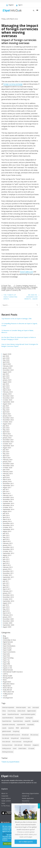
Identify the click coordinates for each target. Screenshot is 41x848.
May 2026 (6, 360)
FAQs (3, 803)
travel (14, 748)
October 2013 (7, 527)
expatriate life (21, 724)
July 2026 (6, 356)
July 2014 (6, 513)
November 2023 (8, 398)
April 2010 (6, 611)
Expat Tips (7, 286)
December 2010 (8, 595)
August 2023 (7, 404)
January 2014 (7, 521)
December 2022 (8, 418)
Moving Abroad (8, 678)
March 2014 (7, 519)
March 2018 (7, 479)
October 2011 (7, 575)
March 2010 (7, 613)
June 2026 (6, 358)
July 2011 (6, 581)
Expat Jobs (6, 654)
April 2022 (6, 432)
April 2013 (6, 539)
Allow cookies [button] (8, 843)
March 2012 (7, 565)
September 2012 (8, 553)
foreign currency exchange (13, 84)
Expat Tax (6, 660)
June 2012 (6, 559)
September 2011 (8, 577)
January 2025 (7, 380)
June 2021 (6, 452)
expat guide (29, 718)
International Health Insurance (13, 672)
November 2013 (8, 525)
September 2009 (8, 625)
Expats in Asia (7, 666)
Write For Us (26, 803)
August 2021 (7, 448)
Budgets (5, 638)
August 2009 (7, 627)
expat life (27, 721)
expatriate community (8, 724)
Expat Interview (6, 721)
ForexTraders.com (26, 272)
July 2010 (6, 605)
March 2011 (7, 589)
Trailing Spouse (8, 694)
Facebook (6, 822)
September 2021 (8, 446)
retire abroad (18, 745)
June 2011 (6, 583)
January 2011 (7, 593)
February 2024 (8, 392)
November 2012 (8, 549)
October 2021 (7, 444)
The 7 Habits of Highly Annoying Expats (10, 297)
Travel (5, 696)
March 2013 (7, 541)
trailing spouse (6, 748)
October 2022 (7, 422)
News (5, 680)
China (4, 711)
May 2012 (6, 561)
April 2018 (6, 477)
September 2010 (8, 601)
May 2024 (6, 388)
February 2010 (8, 615)
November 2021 (8, 442)
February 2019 (8, 473)
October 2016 (7, 501)
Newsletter (25, 801)
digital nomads (31, 711)
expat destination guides (28, 714)
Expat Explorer (19, 718)
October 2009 (7, 623)
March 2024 (7, 390)
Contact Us (25, 796)
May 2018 (6, 475)
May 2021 (6, 454)
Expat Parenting (8, 658)
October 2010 (7, 599)
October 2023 (7, 400)
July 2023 (6, 406)
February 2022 (8, 436)
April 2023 (6, 412)
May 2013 (6, 537)
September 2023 (8, 402)
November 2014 (8, 505)
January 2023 (7, 416)
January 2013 (7, 545)
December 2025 (8, 370)
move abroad (6, 741)
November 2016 (8, 499)
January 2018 (7, 481)
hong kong (16, 731)
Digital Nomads (8, 642)
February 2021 (8, 460)
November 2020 (8, 465)
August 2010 (7, 603)
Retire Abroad (7, 688)
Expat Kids (6, 656)
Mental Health (7, 676)
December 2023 (8, 396)
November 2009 (8, 621)
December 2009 (8, 619)
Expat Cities (7, 644)
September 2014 (8, 509)
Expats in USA (7, 668)
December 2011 (8, 571)
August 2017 (7, 487)
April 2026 (6, 362)
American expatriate (8, 707)
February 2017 (8, 495)
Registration (7, 682)
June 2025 (6, 376)
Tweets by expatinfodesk (10, 762)
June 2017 (6, 491)
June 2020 (6, 469)
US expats (31, 748)
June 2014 (6, 515)
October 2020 (7, 467)
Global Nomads (8, 670)
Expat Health (7, 650)
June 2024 (6, 386)
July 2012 (6, 557)
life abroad (25, 735)
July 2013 (6, 533)
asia (29, 707)
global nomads (6, 731)
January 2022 (7, 438)
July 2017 (6, 489)
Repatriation (7, 686)
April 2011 (6, 587)
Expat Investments (9, 652)
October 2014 (7, 507)
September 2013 (8, 529)
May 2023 (6, 410)
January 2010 (7, 617)
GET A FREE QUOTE (26, 842)
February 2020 (8, 471)
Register (11, 5)
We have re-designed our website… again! (31, 297)
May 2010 (6, 609)
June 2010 (6, 607)
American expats (21, 707)
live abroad (5, 738)
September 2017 (8, 485)
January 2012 (7, 569)
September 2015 (8, 503)
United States (22, 748)
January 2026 (7, 368)
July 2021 (6, 450)
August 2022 (7, 424)
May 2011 (6, 585)
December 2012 (8, 547)
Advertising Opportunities (30, 793)
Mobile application (28, 798)
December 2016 (8, 497)
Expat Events (7, 648)
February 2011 (8, 591)
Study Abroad (7, 690)
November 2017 (8, 483)
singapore (36, 745)
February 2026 (8, 366)
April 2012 (6, 563)
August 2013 (7, 531)
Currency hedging (22, 286)
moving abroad (27, 741)
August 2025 (7, 372)
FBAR (17, 728)
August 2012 (7, 555)
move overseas (16, 741)
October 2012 (7, 551)
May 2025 (6, 378)
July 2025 (6, 374)
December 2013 (8, 523)
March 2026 (7, 364)
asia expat (36, 707)
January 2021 (7, 462)
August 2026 (7, 354)
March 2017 (7, 493)
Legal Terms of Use (8, 833)
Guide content (6, 801)
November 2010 (8, 597)
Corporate (4, 796)
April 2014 (6, 517)
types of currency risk (13, 290)
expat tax (11, 728)
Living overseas (25, 738)
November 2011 (8, 573)
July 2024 (6, 384)
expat (4, 714)
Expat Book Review (13, 714)
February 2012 (8, 567)
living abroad (14, 738)
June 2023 (6, 408)
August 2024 (7, 382)
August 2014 (7, 511)
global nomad (25, 728)
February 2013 (8, 543)
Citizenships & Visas (9, 640)
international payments (21, 287)
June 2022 (6, 428)
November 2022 (8, 420)
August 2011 (7, 579)
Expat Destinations (9, 646)
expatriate (35, 721)
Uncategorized (8, 698)
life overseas (34, 735)
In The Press (5, 806)
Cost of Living (11, 711)
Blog (4, 636)
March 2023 (7, 414)
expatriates (30, 724)
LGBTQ (5, 674)
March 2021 (7, 458)
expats (4, 728)
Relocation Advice (8, 684)
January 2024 (7, 394)
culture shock (21, 711)
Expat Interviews (18, 721)
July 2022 (6, 426)
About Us (4, 793)
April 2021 (6, 456)
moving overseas (21, 289)
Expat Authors (6, 798)
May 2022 (6, 430)
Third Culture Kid (8, 692)
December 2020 (8, 464)
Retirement (27, 745)
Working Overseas (7, 752)
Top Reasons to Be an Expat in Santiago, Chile (16, 318)
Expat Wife (6, 664)
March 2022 (7, 434)
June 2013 (6, 535)
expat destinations (7, 718)
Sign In (20, 5)
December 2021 (8, 440)
